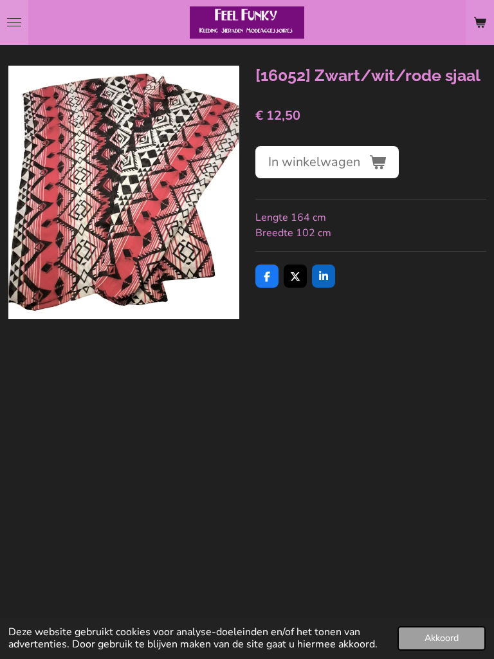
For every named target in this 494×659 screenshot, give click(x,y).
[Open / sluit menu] (14, 22)
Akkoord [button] (442, 637)
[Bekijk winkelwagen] (480, 22)
